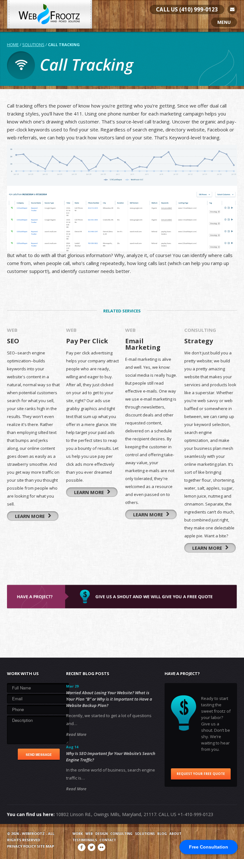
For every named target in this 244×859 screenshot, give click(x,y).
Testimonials (84, 840)
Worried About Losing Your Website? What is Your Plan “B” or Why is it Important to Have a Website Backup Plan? (109, 699)
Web (89, 833)
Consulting (121, 833)
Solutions (33, 44)
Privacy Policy (21, 846)
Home (13, 44)
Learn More (30, 516)
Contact (107, 840)
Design (101, 833)
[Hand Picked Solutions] (49, 14)
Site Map (45, 846)
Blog (162, 833)
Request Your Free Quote (201, 774)
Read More (76, 734)
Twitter (91, 847)
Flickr (101, 847)
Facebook (82, 847)
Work (77, 833)
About (175, 833)
